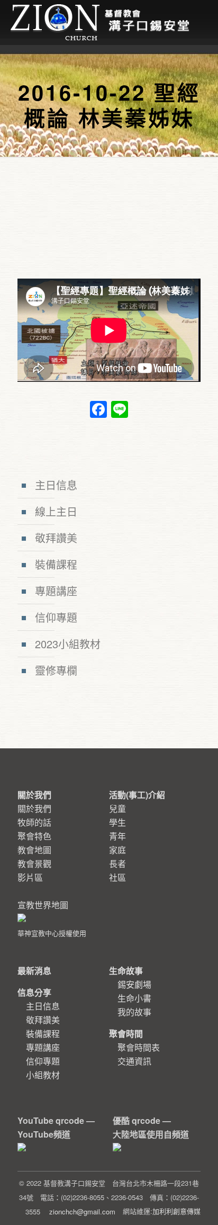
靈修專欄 (56, 670)
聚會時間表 (138, 1047)
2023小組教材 (68, 643)
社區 (117, 877)
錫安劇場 (134, 984)
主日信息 (56, 485)
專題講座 (56, 590)
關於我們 (34, 808)
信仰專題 (56, 617)
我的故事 (134, 1012)
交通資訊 (134, 1061)
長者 (117, 863)
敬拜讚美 (56, 538)
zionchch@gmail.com (82, 1211)
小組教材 (43, 1075)
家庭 (117, 850)
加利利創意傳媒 (176, 1211)
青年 (117, 836)
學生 (117, 822)
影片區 (30, 877)
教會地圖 (34, 850)
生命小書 (134, 998)
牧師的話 (34, 822)
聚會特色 (34, 836)
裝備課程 (56, 564)
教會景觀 (34, 863)
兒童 (117, 808)
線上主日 (56, 511)
